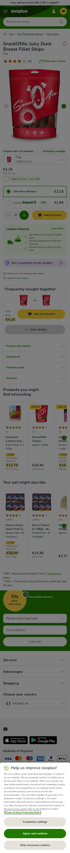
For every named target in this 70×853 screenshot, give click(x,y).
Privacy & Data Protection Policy (23, 812)
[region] (35, 807)
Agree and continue (35, 833)
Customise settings (35, 822)
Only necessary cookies (35, 845)
